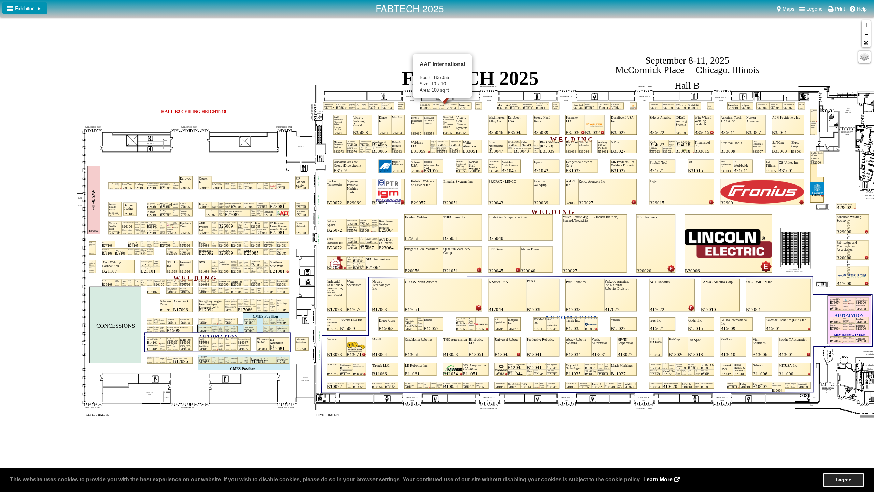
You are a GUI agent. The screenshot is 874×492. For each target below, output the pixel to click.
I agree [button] (843, 479)
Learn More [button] (658, 479)
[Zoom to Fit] (866, 42)
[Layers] (864, 57)
